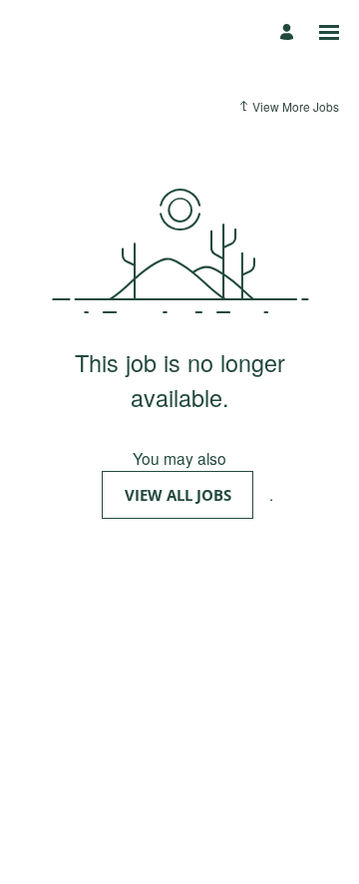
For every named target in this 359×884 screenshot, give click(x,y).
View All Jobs (178, 495)
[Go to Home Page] (65, 33)
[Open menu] (329, 32)
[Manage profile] (289, 33)
